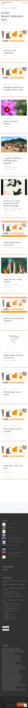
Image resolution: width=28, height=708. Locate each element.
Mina (14, 675)
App (10, 648)
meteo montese (14, 672)
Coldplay (17, 656)
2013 (9, 8)
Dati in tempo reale (13, 530)
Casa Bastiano (10, 699)
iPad (10, 668)
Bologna (21, 651)
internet (5, 668)
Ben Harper (6, 651)
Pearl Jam (18, 677)
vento (13, 687)
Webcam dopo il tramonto (14, 545)
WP (9, 701)
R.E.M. (16, 682)
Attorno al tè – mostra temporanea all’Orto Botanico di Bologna (12, 203)
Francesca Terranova (6, 588)
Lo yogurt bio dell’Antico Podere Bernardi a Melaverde (13, 160)
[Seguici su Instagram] (13, 705)
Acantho (5, 648)
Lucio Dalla (15, 670)
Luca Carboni (6, 670)
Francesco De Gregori (9, 665)
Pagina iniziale (4, 8)
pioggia (5, 682)
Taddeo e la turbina (10, 614)
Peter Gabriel (16, 680)
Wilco (16, 689)
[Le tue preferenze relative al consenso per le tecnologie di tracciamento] (25, 705)
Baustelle (16, 648)
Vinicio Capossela (8, 689)
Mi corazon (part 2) (15, 592)
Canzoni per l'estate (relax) (14, 556)
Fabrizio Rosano (5, 600)
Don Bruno (11, 663)
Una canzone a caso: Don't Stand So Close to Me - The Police (16, 553)
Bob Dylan (14, 651)
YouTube (22, 689)
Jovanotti (21, 668)
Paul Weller (11, 677)
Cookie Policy (5, 629)
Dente (4, 663)
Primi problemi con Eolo (13, 610)
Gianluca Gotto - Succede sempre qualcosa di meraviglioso (16, 538)
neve (4, 677)
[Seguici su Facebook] (9, 705)
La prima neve (14, 608)
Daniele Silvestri (7, 660)
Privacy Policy (6, 626)
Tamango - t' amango (13, 548)
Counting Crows (15, 658)
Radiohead (6, 684)
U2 (23, 684)
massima (5, 672)
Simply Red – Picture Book (13, 603)
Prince (10, 682)
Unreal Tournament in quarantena (14, 594)
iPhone (15, 668)
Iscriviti (22, 704)
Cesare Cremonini (8, 656)
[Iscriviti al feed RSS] (6, 705)
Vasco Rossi (6, 687)
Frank (18, 665)
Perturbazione (7, 680)
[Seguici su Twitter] (11, 705)
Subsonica (18, 684)
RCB (12, 684)
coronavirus (6, 658)
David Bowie (17, 660)
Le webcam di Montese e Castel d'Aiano (17, 541)
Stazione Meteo (12, 523)
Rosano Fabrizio (5, 608)
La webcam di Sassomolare (13, 606)
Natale (19, 675)
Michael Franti (7, 675)
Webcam (10, 527)
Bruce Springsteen (8, 653)
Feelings (10, 534)
